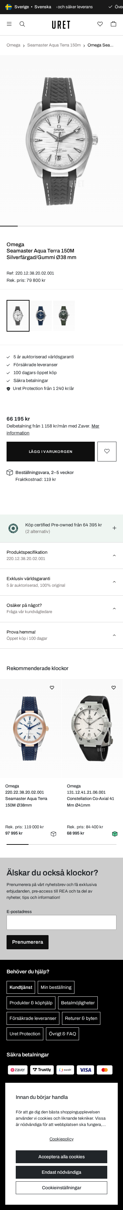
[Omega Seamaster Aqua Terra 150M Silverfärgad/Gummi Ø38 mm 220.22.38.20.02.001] (30, 728)
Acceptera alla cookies (61, 1156)
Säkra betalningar (30, 380)
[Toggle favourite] (106, 451)
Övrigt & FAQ (62, 1033)
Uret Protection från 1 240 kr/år (43, 388)
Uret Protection (25, 1033)
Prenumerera (27, 942)
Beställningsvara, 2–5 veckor (44, 472)
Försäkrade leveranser (35, 364)
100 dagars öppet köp (34, 372)
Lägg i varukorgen (51, 452)
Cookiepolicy (61, 1139)
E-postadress (19, 911)
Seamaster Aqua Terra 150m (54, 45)
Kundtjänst (21, 987)
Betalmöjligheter (78, 1002)
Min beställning (56, 987)
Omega (13, 45)
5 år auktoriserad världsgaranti (43, 356)
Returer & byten (81, 1018)
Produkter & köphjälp (31, 1002)
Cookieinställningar (61, 1187)
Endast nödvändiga (61, 1172)
